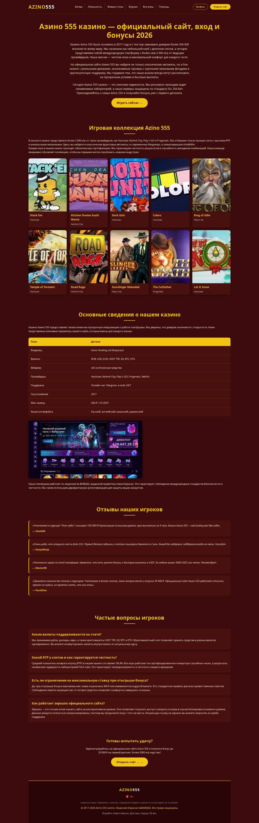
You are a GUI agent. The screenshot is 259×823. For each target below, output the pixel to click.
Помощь (164, 6)
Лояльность (95, 6)
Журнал (133, 6)
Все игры (148, 6)
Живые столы (115, 6)
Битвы (78, 6)
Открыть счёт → (127, 762)
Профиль (200, 7)
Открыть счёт (220, 7)
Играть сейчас (128, 103)
